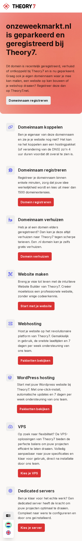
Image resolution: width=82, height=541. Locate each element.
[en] (8, 532)
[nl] (8, 525)
